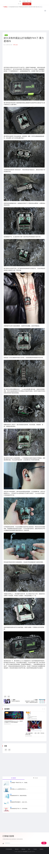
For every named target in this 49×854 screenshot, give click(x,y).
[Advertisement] (24, 21)
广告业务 (24, 1)
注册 (30, 1)
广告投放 (35, 849)
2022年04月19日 (8, 44)
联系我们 (41, 849)
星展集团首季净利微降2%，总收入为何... (19, 802)
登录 (27, 1)
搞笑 (7, 712)
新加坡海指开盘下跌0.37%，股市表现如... (19, 808)
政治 (6, 35)
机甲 (5, 696)
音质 (8, 696)
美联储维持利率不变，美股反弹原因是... (18, 795)
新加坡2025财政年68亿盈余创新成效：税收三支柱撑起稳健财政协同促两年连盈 (22, 6)
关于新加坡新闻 (9, 849)
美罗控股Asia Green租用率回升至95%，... (19, 789)
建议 (29, 849)
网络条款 (17, 849)
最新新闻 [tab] (14, 777)
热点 (11, 787)
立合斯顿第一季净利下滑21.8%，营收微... (19, 782)
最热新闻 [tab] (36, 777)
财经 (11, 781)
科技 (28, 712)
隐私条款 (23, 849)
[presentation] (40, 7)
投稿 (20, 1)
